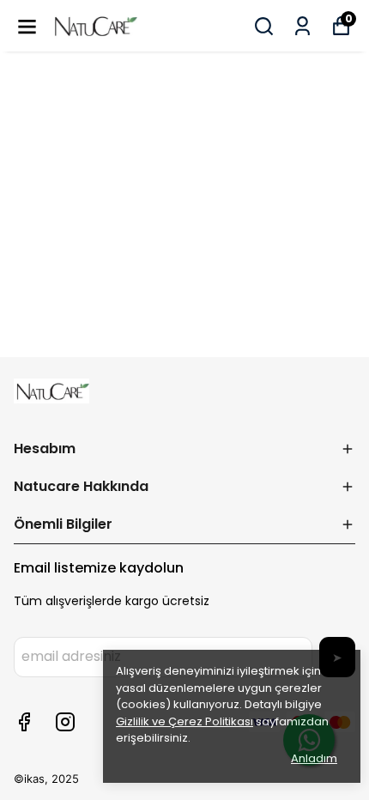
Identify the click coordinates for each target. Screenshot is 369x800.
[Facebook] (24, 722)
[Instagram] (65, 722)
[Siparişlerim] (302, 26)
